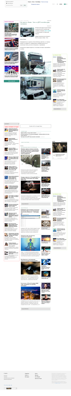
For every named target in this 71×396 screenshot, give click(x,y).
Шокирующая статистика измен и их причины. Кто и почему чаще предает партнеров (14, 235)
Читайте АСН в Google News (35, 126)
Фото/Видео (37, 1)
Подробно (27, 373)
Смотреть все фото (64, 141)
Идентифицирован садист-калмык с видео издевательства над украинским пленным (13, 225)
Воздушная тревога (35, 4)
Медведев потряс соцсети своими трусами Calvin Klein (13, 252)
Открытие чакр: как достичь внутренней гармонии (61, 90)
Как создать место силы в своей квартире (61, 100)
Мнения (36, 375)
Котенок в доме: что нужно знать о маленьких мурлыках (61, 70)
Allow (25, 5)
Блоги (33, 1)
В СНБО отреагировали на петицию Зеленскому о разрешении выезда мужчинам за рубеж (13, 187)
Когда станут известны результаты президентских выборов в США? (11, 76)
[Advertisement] (35, 12)
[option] (59, 150)
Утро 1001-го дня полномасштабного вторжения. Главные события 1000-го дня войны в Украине (11, 34)
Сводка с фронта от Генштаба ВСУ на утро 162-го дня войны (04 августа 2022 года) (13, 168)
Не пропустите (57, 55)
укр (66, 4)
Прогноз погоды (44, 1)
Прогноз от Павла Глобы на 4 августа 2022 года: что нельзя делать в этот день (14, 158)
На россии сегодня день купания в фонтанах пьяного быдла (13, 205)
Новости (29, 1)
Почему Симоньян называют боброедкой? (13, 243)
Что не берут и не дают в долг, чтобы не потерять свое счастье (13, 196)
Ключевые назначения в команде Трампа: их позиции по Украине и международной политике (11, 49)
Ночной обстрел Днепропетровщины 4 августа (13, 139)
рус (65, 4)
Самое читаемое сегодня (12, 126)
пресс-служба (48, 30)
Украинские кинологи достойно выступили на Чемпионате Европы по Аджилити (13, 130)
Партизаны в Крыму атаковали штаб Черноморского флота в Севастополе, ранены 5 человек (13, 215)
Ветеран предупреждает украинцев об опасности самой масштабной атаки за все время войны (12, 63)
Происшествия (26, 20)
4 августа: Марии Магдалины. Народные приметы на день (13, 149)
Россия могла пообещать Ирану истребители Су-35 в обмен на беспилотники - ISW (14, 177)
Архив (61, 4)
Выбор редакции (9, 21)
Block (21, 5)
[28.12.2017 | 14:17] (59, 147)
